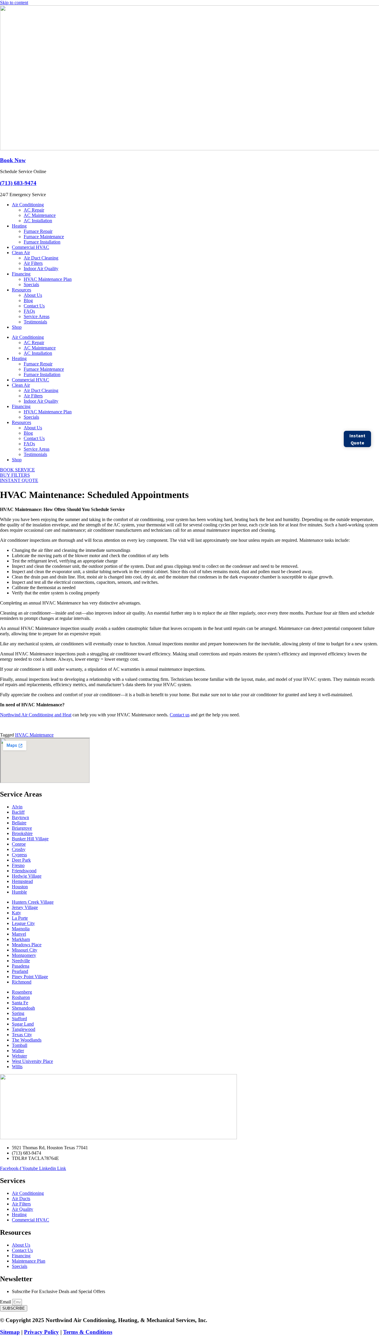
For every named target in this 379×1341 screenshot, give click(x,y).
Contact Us (34, 305)
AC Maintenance (40, 215)
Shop (17, 327)
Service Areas (36, 316)
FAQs (29, 311)
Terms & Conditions (87, 1332)
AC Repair (34, 209)
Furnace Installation (42, 241)
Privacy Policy (41, 1332)
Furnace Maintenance (44, 236)
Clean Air (21, 252)
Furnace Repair (38, 231)
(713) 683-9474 (18, 183)
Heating (19, 225)
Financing (21, 273)
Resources (21, 289)
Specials (31, 284)
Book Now (13, 160)
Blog (28, 300)
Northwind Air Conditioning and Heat (35, 714)
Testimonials (35, 321)
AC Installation (38, 220)
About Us (33, 295)
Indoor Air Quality (41, 268)
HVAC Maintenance (34, 734)
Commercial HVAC (30, 247)
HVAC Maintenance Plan (48, 279)
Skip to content (14, 2)
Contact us (180, 714)
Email (6, 1301)
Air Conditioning (28, 204)
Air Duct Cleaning (41, 257)
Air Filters (33, 263)
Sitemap (10, 1332)
